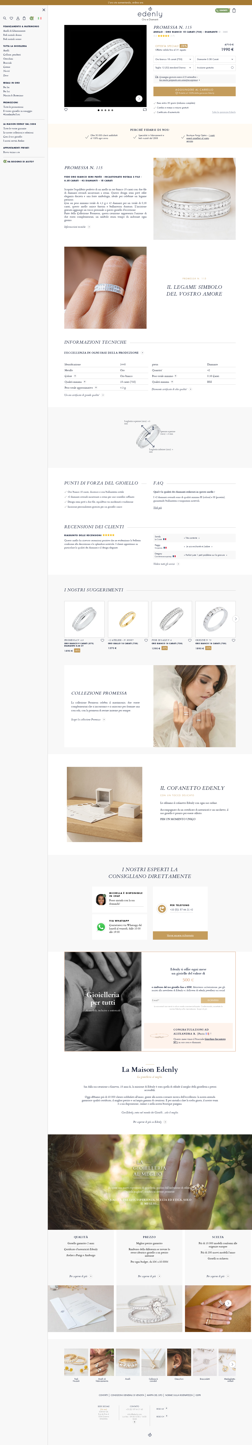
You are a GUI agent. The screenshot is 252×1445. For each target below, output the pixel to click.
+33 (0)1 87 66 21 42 (181, 909)
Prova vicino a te (11, 152)
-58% (184, 46)
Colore (69, 376)
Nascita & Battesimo (13, 95)
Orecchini (8, 58)
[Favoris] (13, 18)
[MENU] (44, 10)
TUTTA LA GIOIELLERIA (15, 46)
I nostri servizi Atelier (13, 140)
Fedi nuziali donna (12, 35)
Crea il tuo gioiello (12, 136)
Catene (6, 67)
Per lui (6, 91)
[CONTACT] (134, 1421)
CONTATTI (103, 1395)
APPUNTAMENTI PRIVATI (16, 148)
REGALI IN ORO (11, 83)
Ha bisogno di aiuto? (20, 162)
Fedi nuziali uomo (12, 39)
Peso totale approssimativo (79, 387)
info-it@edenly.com (134, 1414)
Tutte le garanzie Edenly (224, 112)
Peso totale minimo (164, 376)
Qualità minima (73, 382)
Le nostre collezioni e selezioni (18, 132)
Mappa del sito (154, 1395)
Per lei (6, 87)
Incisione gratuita (205, 67)
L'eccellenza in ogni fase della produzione (101, 353)
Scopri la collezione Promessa (85, 720)
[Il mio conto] (19, 18)
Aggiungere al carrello (194, 91)
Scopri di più (202, 1009)
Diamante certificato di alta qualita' (169, 389)
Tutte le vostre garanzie (14, 128)
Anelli (6, 50)
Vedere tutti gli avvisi (164, 564)
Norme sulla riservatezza (179, 1395)
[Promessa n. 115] (105, 66)
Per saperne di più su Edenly (147, 1122)
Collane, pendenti (12, 54)
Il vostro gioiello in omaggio (17, 112)
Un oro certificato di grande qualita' (81, 395)
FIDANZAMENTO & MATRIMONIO (21, 26)
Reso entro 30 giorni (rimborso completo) (176, 103)
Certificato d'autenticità (168, 112)
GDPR (198, 1395)
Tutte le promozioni (13, 107)
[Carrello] (26, 18)
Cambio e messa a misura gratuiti (173, 107)
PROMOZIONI (10, 102)
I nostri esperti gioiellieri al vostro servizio (201, 138)
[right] (139, 98)
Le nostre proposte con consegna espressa (178, 80)
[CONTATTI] (33, 18)
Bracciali (7, 62)
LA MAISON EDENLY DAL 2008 (19, 124)
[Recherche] (6, 18)
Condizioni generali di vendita (127, 1395)
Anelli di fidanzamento (14, 30)
